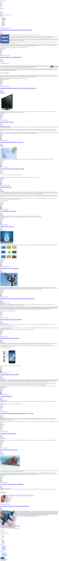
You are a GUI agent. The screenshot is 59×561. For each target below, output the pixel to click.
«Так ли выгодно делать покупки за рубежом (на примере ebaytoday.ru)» (24, 67)
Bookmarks (4, 18)
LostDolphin (2, 394)
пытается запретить (8, 326)
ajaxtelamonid (2, 372)
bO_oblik (1, 431)
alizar (1, 120)
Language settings (3, 559)
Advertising (3, 553)
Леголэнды (14, 473)
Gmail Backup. (40, 193)
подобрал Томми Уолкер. (32, 514)
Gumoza (1, 140)
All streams (3, 0)
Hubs (3, 541)
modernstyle (2, 266)
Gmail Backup (6, 200)
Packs (3, 25)
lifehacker (2, 202)
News (3, 23)
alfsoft (1, 224)
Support (7, 559)
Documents (3, 548)
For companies (4, 547)
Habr (5, 560)
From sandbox (2, 93)
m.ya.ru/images (19, 365)
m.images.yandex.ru (37, 343)
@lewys (3, 8)
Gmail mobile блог (16, 159)
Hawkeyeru (2, 86)
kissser (1, 336)
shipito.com (46, 75)
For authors (3, 546)
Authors (3, 542)
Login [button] (1, 5)
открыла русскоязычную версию (31, 133)
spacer (1, 482)
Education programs (5, 555)
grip (0, 411)
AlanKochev (2, 55)
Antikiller (1, 209)
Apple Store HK (22, 75)
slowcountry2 (2, 504)
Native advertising (4, 554)
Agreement (3, 549)
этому (2, 324)
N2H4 (1, 317)
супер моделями (32, 495)
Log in (3, 536)
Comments (3, 24)
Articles (3, 21)
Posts (3, 22)
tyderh (1, 296)
